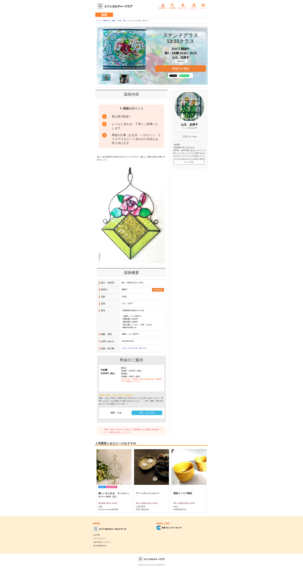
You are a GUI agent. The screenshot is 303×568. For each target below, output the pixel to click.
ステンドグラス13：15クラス (134, 348)
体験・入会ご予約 (147, 413)
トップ (98, 20)
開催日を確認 (180, 68)
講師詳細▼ (181, 61)
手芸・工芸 (122, 20)
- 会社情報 (96, 535)
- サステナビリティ (99, 538)
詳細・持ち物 (151, 429)
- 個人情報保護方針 (99, 546)
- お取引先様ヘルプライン (102, 542)
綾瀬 (113, 20)
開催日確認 (158, 290)
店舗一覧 (106, 20)
